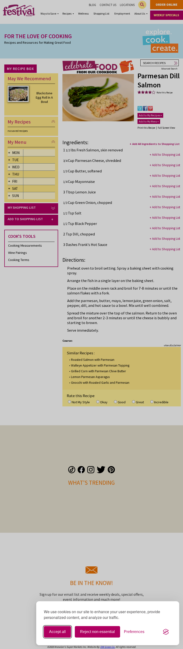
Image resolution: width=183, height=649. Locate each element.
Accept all (57, 632)
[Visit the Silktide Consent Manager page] (166, 632)
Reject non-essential (97, 632)
